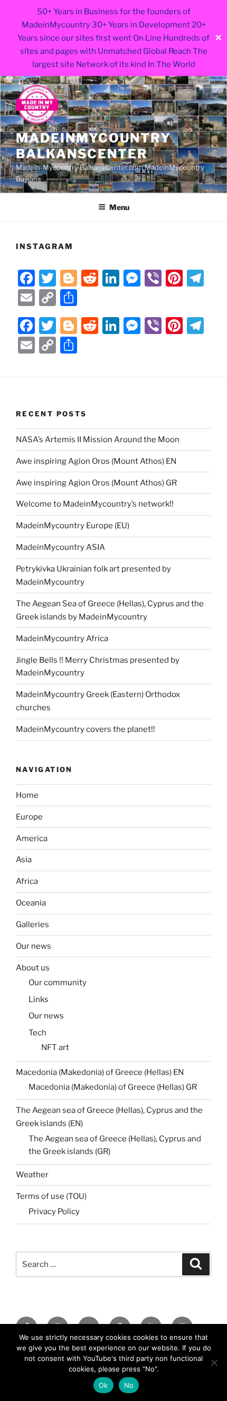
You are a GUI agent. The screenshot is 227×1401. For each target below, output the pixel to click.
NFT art (55, 1047)
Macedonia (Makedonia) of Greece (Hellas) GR (113, 1087)
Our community (58, 982)
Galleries (32, 924)
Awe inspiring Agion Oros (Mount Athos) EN (96, 461)
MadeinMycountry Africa (62, 638)
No (129, 1385)
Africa (27, 881)
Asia (24, 859)
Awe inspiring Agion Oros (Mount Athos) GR (96, 483)
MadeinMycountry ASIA (60, 547)
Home (27, 795)
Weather (32, 1174)
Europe (29, 817)
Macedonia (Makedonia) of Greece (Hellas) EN (100, 1072)
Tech (37, 1032)
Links (39, 999)
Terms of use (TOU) (51, 1196)
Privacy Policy (54, 1211)
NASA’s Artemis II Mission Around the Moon (97, 439)
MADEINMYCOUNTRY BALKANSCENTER (93, 145)
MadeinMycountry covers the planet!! (85, 729)
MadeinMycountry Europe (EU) (72, 525)
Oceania (31, 903)
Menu (119, 207)
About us (33, 968)
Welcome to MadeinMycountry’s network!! (95, 504)
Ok (103, 1385)
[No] (214, 1362)
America (32, 838)
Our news (33, 946)
